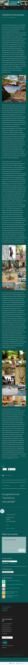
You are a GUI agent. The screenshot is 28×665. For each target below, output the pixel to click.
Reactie (21, 550)
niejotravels (12, 17)
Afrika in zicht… (16, 588)
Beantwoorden (10, 528)
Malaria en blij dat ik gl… (16, 580)
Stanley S (8, 588)
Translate (13, 563)
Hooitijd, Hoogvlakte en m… (18, 584)
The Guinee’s (6, 485)
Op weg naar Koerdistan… (12, 592)
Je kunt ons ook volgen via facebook (6, 608)
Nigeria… (23, 485)
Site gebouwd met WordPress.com (12, 655)
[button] (10, 80)
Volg (5, 642)
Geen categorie (8, 475)
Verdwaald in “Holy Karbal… (12, 596)
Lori (7, 580)
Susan (7, 584)
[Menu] (4, 8)
